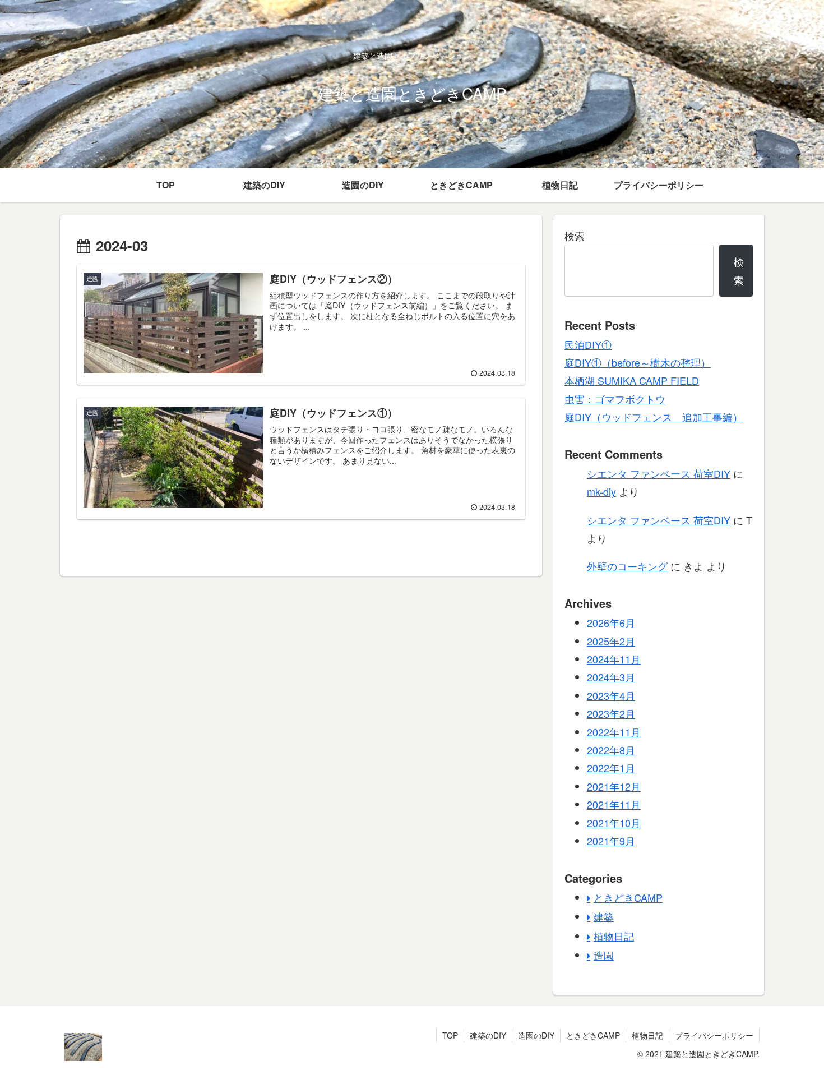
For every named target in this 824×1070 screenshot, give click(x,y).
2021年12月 (614, 786)
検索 (574, 235)
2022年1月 (611, 767)
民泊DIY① (588, 344)
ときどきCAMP (628, 897)
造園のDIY (536, 1035)
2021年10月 (614, 822)
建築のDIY (488, 1035)
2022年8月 (611, 749)
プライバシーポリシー (714, 1035)
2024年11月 (614, 659)
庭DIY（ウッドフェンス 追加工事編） (653, 416)
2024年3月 (611, 677)
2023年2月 (611, 713)
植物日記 (614, 936)
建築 (604, 916)
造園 (604, 955)
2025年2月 (611, 641)
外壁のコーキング (627, 566)
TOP (450, 1035)
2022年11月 (614, 732)
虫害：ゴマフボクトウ (614, 398)
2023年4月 (611, 695)
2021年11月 (614, 804)
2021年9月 (611, 840)
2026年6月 (611, 622)
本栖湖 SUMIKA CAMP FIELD (631, 380)
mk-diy (601, 491)
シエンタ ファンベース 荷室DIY (658, 473)
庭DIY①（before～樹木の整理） (637, 362)
